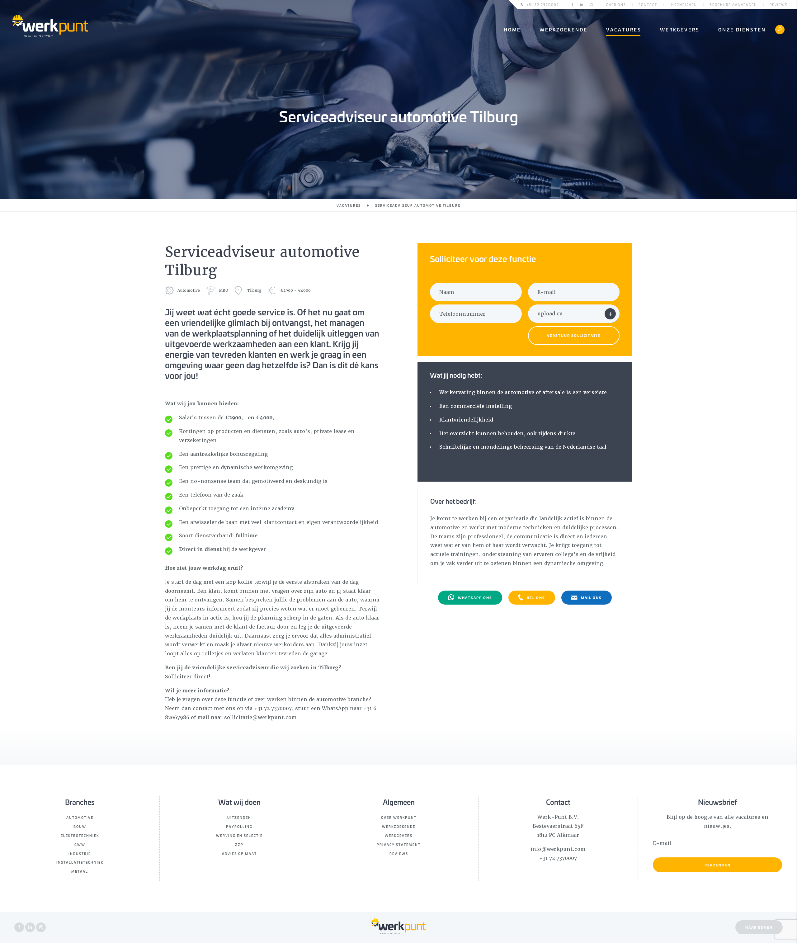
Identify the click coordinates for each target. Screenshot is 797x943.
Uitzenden (239, 817)
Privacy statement (399, 844)
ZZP (239, 844)
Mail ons (591, 597)
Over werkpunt (399, 817)
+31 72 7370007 (543, 4)
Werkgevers (680, 29)
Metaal (79, 871)
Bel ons (536, 597)
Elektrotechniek (80, 835)
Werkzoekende (563, 29)
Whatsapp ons (475, 597)
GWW (79, 844)
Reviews (779, 4)
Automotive (79, 817)
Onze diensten (742, 29)
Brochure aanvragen (733, 4)
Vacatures (623, 29)
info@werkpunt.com (558, 849)
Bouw (79, 826)
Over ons (616, 4)
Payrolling (239, 826)
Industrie (79, 853)
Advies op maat (239, 853)
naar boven (759, 927)
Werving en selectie (239, 835)
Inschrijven (683, 4)
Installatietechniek (79, 862)
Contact (648, 4)
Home (512, 29)
